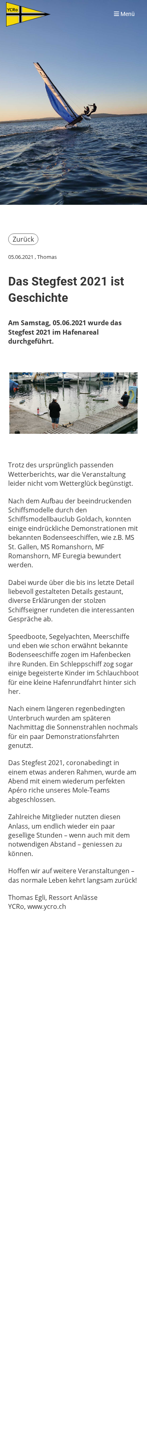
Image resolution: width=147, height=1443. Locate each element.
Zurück (23, 239)
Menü (127, 14)
